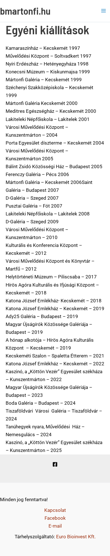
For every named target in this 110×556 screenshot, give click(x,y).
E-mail (55, 526)
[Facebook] (55, 464)
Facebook (55, 518)
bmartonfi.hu (25, 11)
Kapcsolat (55, 510)
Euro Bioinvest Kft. (76, 536)
